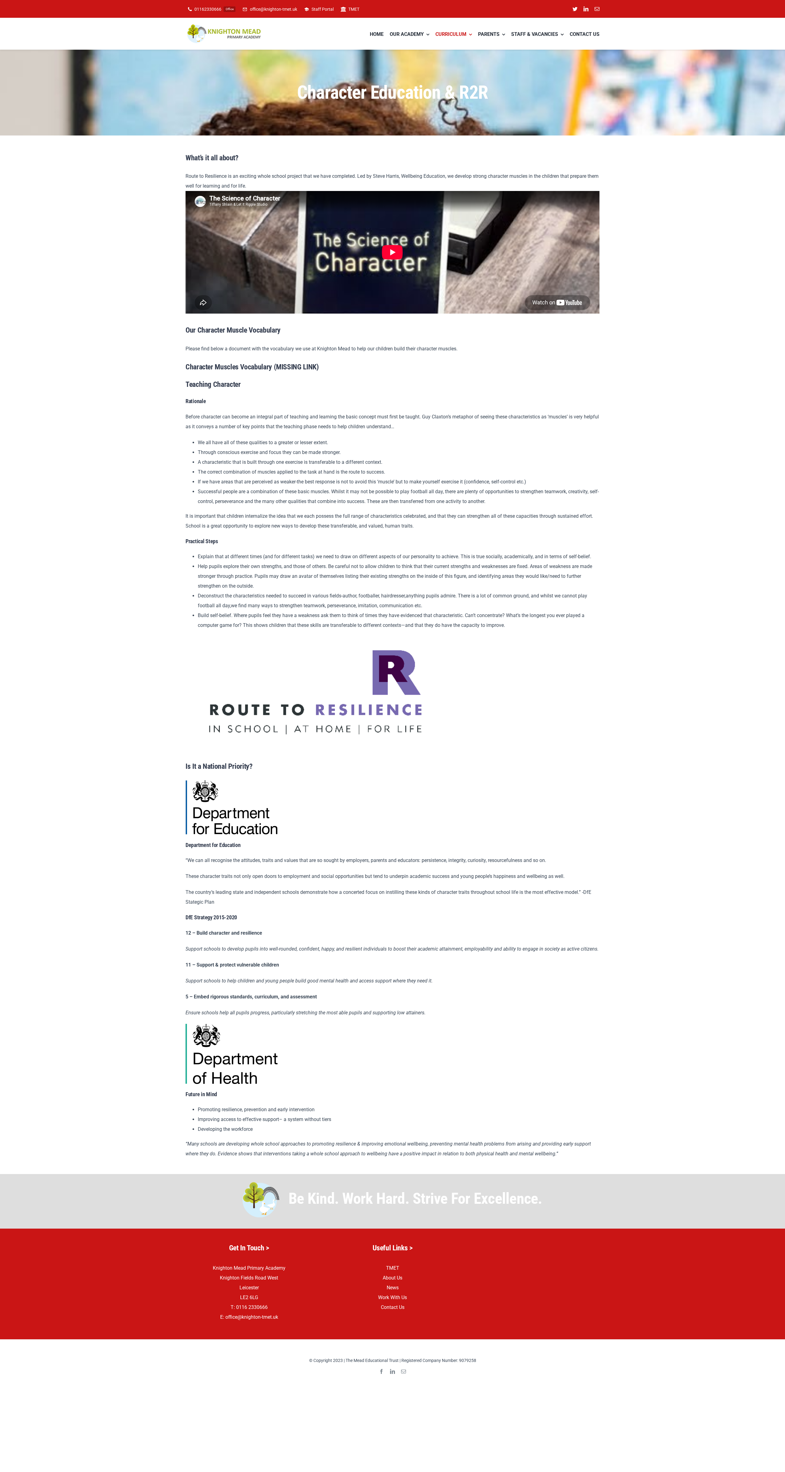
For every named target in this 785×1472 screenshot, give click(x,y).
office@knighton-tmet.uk (251, 1317)
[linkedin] (586, 8)
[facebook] (381, 1371)
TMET (392, 1268)
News (393, 1288)
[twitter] (574, 8)
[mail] (597, 8)
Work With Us (392, 1297)
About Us (392, 1278)
